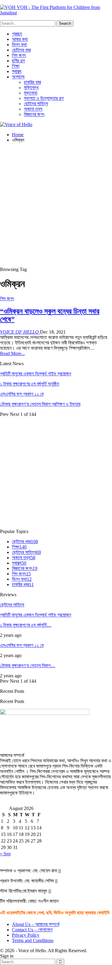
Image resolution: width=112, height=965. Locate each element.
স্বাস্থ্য (17, 71)
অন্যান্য (18, 76)
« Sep (5, 853)
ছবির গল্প (18, 60)
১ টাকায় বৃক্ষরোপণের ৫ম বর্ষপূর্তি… (25, 625)
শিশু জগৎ (19, 55)
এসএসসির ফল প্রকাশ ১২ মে (22, 393)
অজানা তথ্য (33, 108)
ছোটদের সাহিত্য (36, 103)
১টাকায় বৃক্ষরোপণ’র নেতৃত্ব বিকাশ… (27, 665)
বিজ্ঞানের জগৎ (34, 114)
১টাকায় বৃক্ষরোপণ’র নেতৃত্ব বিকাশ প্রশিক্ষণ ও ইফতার (40, 404)
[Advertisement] (56, 203)
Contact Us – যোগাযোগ (32, 929)
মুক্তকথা (30, 92)
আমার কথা (20, 39)
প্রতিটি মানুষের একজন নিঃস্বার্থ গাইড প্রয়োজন (35, 373)
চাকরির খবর (32, 82)
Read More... (12, 353)
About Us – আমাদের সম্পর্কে (35, 924)
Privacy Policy (25, 935)
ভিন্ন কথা (19, 44)
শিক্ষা (15, 66)
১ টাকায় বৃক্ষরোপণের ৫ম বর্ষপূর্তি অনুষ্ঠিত (29, 383)
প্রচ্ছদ (17, 33)
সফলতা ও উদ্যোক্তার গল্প (44, 98)
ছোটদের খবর (21, 49)
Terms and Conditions (32, 940)
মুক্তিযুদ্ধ (31, 87)
